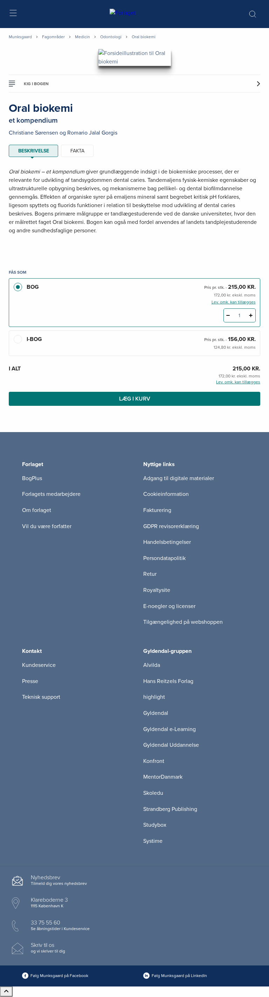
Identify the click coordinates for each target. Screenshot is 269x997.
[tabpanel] (134, 210)
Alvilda (151, 665)
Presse (30, 681)
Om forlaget (36, 510)
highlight (154, 697)
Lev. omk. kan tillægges (234, 302)
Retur (150, 574)
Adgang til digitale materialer (178, 478)
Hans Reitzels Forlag (168, 681)
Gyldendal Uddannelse (171, 745)
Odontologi (111, 36)
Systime (153, 841)
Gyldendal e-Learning (169, 729)
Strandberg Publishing (170, 809)
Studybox (154, 824)
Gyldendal (155, 713)
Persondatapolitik (164, 558)
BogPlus (32, 478)
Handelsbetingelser (167, 542)
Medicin (82, 36)
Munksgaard (20, 36)
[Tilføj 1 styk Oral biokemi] (251, 315)
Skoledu (153, 793)
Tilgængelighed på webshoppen (183, 622)
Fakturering (157, 510)
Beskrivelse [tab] (33, 151)
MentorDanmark (162, 776)
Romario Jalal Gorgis (92, 132)
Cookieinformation (166, 494)
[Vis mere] (134, 248)
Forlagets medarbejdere (51, 494)
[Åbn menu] (13, 14)
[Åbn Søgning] (252, 14)
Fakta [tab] (77, 151)
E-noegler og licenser (169, 606)
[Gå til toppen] (6, 991)
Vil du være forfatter (46, 526)
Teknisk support (41, 697)
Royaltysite (156, 590)
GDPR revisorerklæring (171, 526)
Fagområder (53, 36)
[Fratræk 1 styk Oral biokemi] (228, 315)
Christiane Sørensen (33, 132)
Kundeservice (39, 665)
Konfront (153, 761)
